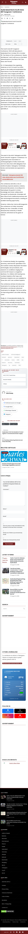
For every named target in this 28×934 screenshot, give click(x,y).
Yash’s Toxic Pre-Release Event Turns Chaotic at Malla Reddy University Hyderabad (17, 560)
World (3, 873)
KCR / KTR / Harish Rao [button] (9, 375)
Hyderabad (7, 7)
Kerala (13, 360)
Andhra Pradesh (5, 354)
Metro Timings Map (6, 904)
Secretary (10, 362)
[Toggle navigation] (2, 2)
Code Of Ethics (5, 896)
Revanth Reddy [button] (7, 379)
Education (4, 838)
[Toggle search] (22, 2)
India (23, 357)
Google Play (14, 424)
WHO (20, 365)
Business (4, 836)
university (14, 365)
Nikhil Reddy (7, 14)
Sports (3, 865)
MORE (18, 360)
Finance (4, 844)
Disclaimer (4, 900)
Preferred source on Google (13, 403)
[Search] (24, 609)
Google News (9, 406)
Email (5, 516)
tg (9, 365)
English (15, 41)
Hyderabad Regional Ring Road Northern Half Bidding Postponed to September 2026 (17, 581)
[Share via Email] (12, 18)
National (4, 857)
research (4, 362)
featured (4, 357)
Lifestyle (4, 854)
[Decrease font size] (12, 44)
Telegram (8, 414)
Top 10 (3, 870)
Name (5, 509)
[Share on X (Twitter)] (4, 18)
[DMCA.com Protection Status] (14, 911)
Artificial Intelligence (15, 354)
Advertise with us (6, 881)
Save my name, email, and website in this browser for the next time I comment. (13, 526)
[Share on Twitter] (14, 932)
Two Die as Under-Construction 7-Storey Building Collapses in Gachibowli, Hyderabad (17, 571)
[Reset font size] (21, 44)
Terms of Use (15, 922)
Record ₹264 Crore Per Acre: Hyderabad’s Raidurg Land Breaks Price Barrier (17, 592)
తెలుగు (20, 41)
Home (2, 7)
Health (3, 846)
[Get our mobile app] (5, 2)
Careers (4, 885)
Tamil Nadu (17, 362)
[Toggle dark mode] (25, 2)
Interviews (4, 852)
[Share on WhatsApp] (10, 18)
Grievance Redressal (7, 892)
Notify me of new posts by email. (11, 540)
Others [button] (5, 384)
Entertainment (5, 841)
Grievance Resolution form (7, 348)
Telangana (4, 365)
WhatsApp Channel (10, 410)
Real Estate (4, 859)
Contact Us (4, 907)
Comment (6, 489)
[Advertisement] (14, 126)
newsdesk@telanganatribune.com (9, 347)
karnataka (7, 360)
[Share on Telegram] (7, 18)
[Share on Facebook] (2, 18)
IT (2, 360)
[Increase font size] (19, 44)
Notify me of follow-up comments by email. (12, 533)
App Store (6, 424)
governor (10, 357)
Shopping (4, 862)
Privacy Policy (5, 889)
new (22, 360)
